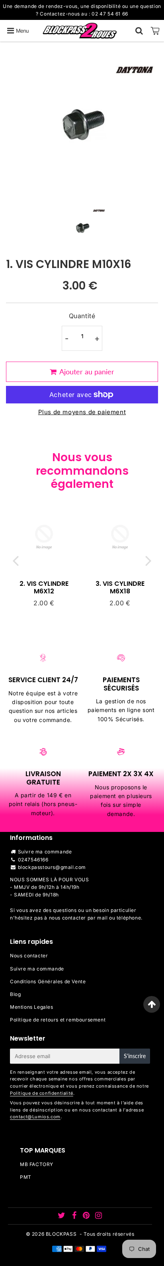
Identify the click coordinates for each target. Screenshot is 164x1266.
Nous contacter (29, 956)
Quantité (82, 316)
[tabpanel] (82, 228)
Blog (15, 994)
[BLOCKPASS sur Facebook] (75, 1216)
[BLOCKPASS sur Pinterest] (87, 1216)
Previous (15, 560)
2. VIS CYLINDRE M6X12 (44, 587)
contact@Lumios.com (35, 1116)
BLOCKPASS (61, 1234)
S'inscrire (135, 1056)
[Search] (139, 30)
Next (148, 560)
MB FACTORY (36, 1164)
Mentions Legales (31, 1007)
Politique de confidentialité (41, 1093)
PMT (25, 1177)
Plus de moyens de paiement (82, 412)
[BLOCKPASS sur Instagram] (98, 1216)
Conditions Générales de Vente (48, 981)
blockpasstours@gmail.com (52, 867)
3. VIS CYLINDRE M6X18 (120, 587)
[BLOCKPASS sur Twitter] (62, 1216)
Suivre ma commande (45, 852)
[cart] (155, 30)
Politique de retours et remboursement (57, 1020)
